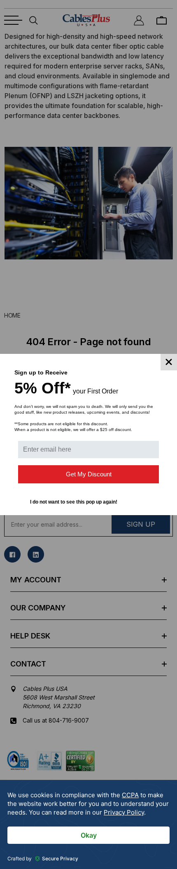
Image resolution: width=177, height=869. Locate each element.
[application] (88, 824)
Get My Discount (89, 474)
